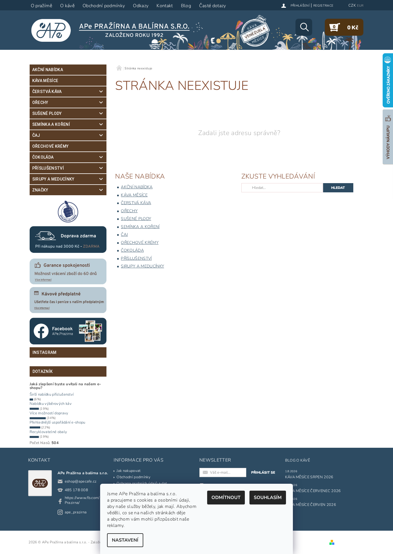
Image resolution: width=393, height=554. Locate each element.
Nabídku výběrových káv (51, 403)
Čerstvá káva (47, 91)
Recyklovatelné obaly (48, 432)
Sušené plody (47, 113)
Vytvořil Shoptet (349, 542)
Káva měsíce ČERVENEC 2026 (313, 491)
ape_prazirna (76, 512)
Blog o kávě (297, 460)
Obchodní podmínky (133, 477)
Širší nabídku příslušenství (52, 394)
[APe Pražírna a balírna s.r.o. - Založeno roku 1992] (114, 30)
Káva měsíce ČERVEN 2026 (310, 504)
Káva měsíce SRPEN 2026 (309, 477)
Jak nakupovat (128, 470)
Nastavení (125, 540)
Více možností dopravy (49, 413)
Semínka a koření (51, 124)
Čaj (36, 135)
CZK (352, 5)
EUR (360, 5)
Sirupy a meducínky (53, 179)
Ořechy (40, 102)
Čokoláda (43, 157)
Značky (40, 190)
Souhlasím (268, 497)
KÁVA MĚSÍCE (45, 80)
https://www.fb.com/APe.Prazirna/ (86, 500)
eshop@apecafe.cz (81, 481)
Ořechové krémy (50, 146)
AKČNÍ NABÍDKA (47, 69)
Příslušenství (48, 168)
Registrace (323, 5)
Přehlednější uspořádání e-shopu (57, 422)
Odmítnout (226, 497)
